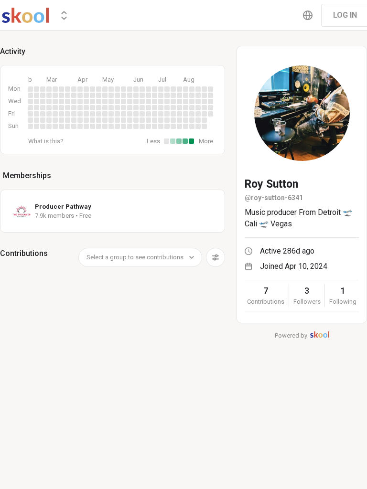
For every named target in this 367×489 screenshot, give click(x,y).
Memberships (27, 175)
